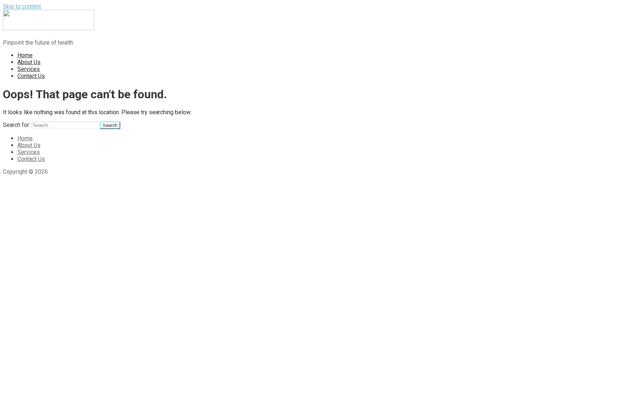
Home (25, 55)
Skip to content (22, 6)
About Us (29, 62)
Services (28, 69)
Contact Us (31, 76)
